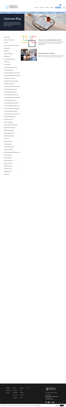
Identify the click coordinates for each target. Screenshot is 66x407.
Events (21, 397)
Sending (7, 392)
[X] (51, 402)
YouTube (22, 392)
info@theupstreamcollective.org (51, 396)
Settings (57, 405)
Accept (62, 405)
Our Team (15, 395)
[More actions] (64, 37)
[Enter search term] (60, 5)
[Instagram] (46, 402)
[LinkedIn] (53, 402)
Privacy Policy (38, 405)
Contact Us (15, 397)
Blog (21, 390)
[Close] (64, 405)
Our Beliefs (15, 392)
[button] (64, 7)
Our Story (15, 390)
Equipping (8, 390)
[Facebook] (49, 402)
